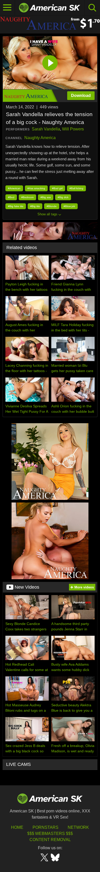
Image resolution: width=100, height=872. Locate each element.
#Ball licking (76, 188)
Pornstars (45, 827)
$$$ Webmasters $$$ (50, 833)
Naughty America (40, 138)
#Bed (11, 197)
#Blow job (69, 206)
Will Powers (73, 129)
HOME (17, 827)
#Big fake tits (15, 206)
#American (14, 188)
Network (78, 827)
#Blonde (52, 206)
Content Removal (50, 839)
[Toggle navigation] (7, 7)
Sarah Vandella (46, 129)
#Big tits (35, 206)
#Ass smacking (36, 188)
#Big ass (46, 197)
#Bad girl (57, 188)
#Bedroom (27, 197)
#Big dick (63, 197)
